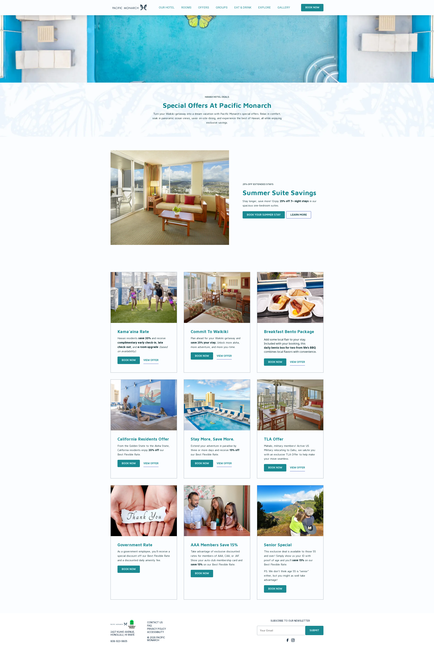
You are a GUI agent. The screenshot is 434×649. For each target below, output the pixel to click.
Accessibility (155, 632)
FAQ (149, 625)
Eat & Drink (242, 7)
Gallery (284, 7)
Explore (264, 7)
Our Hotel (166, 7)
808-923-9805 (119, 641)
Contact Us (155, 622)
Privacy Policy (156, 628)
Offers (203, 7)
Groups (222, 7)
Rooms (186, 7)
